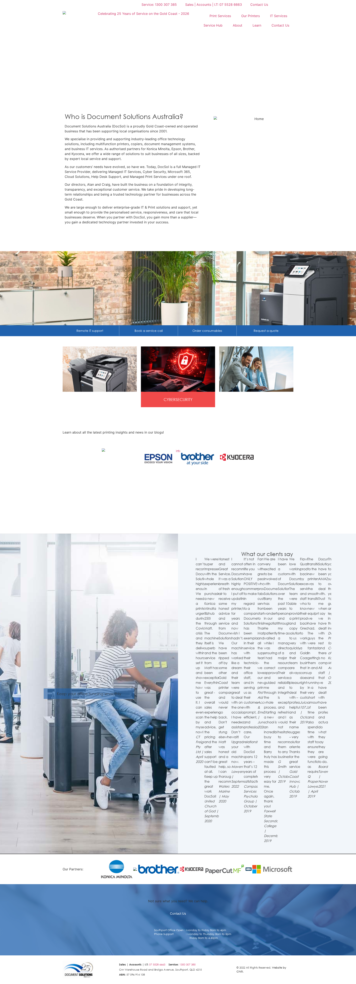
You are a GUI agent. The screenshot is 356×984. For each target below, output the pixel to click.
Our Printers (250, 16)
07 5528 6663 (157, 964)
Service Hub (213, 25)
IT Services (278, 16)
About (237, 25)
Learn (257, 25)
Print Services (220, 16)
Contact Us (280, 25)
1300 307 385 (187, 964)
